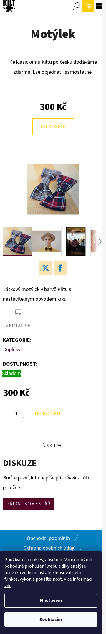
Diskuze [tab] (51, 445)
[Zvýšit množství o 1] (22, 409)
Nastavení (51, 600)
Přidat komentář (28, 503)
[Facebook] (60, 268)
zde (7, 585)
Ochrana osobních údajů (49, 548)
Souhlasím (50, 619)
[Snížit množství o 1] (22, 418)
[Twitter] (45, 268)
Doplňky (11, 349)
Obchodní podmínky (48, 538)
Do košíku (53, 126)
